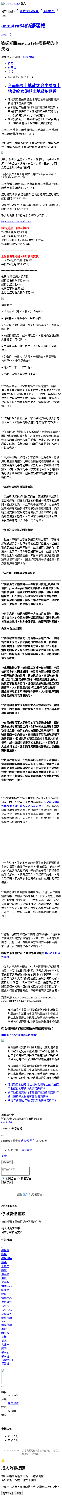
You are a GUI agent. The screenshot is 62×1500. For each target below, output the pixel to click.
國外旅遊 (27, 1150)
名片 (10, 71)
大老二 (5, 1266)
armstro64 (6, 1122)
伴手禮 (5, 1274)
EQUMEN (7, 1359)
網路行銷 (6, 1318)
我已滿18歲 (8, 1493)
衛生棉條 (6, 1310)
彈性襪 (5, 1250)
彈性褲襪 (6, 1258)
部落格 (12, 67)
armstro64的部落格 (23, 26)
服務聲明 (36, 1454)
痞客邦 (25, 1140)
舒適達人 (6, 1314)
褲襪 (4, 1254)
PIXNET (15, 1450)
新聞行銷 (6, 1324)
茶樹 (4, 1336)
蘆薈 (4, 1328)
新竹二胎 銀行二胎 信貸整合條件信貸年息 (32, 1100)
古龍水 (5, 1344)
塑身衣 (5, 1352)
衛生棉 (5, 1306)
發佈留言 (7, 1182)
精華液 (5, 1332)
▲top (4, 1155)
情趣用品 (6, 1286)
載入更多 (7, 1162)
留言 (32, 1140)
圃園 (4, 1348)
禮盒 (4, 1270)
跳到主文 (6, 34)
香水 (4, 1340)
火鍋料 (5, 1282)
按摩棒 (5, 1290)
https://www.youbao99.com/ (16, 221)
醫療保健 (28, 57)
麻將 (4, 1262)
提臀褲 (5, 1363)
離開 (19, 1493)
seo (3, 1321)
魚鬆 (4, 1278)
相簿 (10, 63)
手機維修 (6, 1302)
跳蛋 (4, 1294)
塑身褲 (5, 1356)
